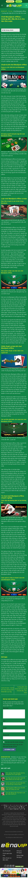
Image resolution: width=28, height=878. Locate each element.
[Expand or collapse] (18, 30)
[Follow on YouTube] (13, 866)
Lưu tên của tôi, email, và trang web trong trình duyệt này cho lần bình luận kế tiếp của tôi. (13, 744)
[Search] (26, 5)
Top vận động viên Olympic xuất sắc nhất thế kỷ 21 (15, 793)
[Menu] (2, 5)
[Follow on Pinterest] (10, 866)
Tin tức (10, 11)
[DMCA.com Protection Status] (19, 866)
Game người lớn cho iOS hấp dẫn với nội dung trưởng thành (15, 783)
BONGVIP (4, 11)
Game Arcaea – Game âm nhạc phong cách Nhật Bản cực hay (7, 689)
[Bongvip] (14, 5)
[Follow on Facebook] (5, 866)
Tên (4, 721)
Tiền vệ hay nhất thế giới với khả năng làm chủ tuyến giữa (15, 773)
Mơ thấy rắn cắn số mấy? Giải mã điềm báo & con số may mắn (15, 778)
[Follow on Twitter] (8, 866)
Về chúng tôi (6, 851)
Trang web (6, 735)
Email (5, 728)
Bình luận (6, 708)
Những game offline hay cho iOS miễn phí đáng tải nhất (15, 788)
